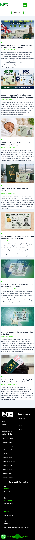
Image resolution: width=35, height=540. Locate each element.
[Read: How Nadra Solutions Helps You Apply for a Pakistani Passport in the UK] (17, 364)
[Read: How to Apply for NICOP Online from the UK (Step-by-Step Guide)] (17, 269)
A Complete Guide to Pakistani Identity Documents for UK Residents (16, 46)
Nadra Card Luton (7, 465)
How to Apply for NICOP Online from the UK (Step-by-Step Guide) (17, 285)
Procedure (21, 422)
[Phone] (5, 509)
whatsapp (8, 500)
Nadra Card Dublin (7, 473)
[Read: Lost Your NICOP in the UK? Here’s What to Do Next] (17, 316)
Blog (2, 42)
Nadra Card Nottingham (9, 461)
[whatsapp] (5, 498)
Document (22, 418)
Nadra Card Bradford (8, 442)
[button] (25, 5)
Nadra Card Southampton (9, 454)
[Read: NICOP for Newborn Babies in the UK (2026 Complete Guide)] (17, 127)
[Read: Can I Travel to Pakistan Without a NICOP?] (17, 173)
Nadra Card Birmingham (9, 446)
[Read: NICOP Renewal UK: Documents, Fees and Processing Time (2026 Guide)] (17, 221)
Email (6, 488)
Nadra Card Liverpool (8, 457)
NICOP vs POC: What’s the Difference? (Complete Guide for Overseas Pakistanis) (17, 96)
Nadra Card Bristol (7, 469)
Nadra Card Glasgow (8, 477)
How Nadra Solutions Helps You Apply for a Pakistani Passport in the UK (17, 381)
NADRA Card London (8, 438)
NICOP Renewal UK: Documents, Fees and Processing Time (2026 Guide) (17, 237)
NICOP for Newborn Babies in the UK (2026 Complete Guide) (15, 144)
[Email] (5, 486)
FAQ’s (20, 426)
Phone (6, 512)
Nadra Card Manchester (9, 450)
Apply (20, 429)
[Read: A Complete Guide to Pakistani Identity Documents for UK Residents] (17, 30)
